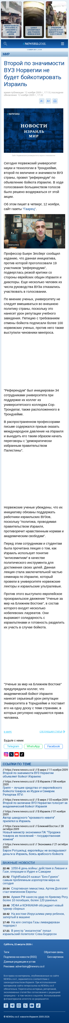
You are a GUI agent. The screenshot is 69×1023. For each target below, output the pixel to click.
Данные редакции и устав (20, 961)
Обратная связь (53, 952)
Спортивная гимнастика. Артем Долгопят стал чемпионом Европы (35, 890)
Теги (6, 952)
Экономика (44, 844)
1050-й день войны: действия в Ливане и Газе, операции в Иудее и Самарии (35, 870)
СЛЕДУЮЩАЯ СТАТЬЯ (51, 731)
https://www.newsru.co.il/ (20, 769)
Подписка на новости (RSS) (20, 956)
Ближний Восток (48, 826)
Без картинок (55, 956)
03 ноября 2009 (58, 799)
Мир (6, 54)
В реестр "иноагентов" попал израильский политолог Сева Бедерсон (30, 932)
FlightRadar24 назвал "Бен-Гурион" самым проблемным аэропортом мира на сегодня (31, 880)
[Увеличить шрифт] (48, 101)
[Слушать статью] (58, 101)
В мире (8, 732)
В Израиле (44, 781)
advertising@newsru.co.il (29, 966)
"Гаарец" (29, 209)
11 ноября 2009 (58, 769)
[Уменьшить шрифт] (42, 101)
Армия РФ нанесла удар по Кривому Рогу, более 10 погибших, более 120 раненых (35, 898)
